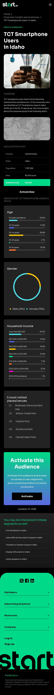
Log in (8, 638)
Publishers (10, 592)
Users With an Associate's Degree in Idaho (24, 538)
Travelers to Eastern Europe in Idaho (21, 545)
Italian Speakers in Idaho (16, 559)
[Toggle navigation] (49, 4)
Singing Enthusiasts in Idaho (18, 552)
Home (7, 14)
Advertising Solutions (17, 604)
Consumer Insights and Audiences (21, 17)
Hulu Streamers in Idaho (16, 530)
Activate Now (27, 192)
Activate (27, 496)
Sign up (9, 644)
